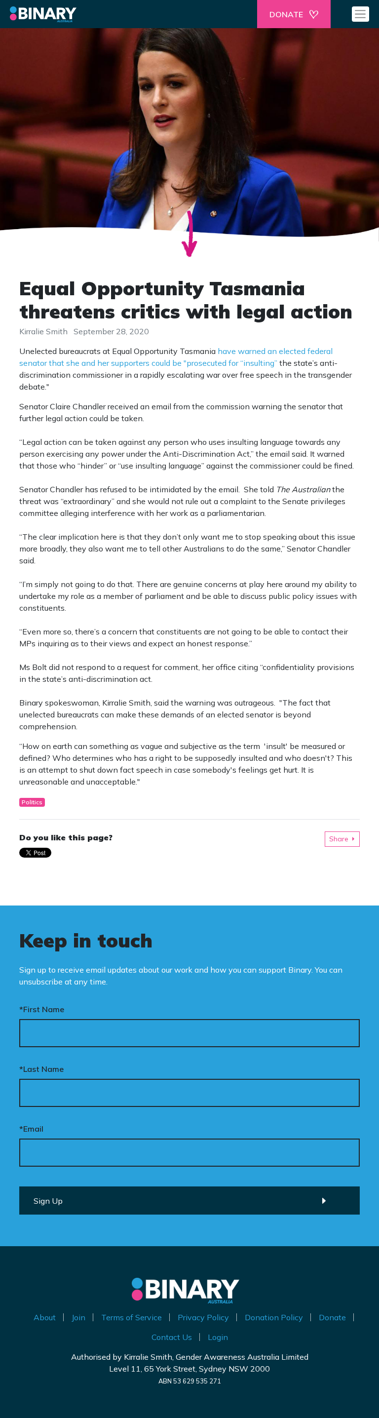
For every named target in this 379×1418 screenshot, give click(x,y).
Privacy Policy (203, 1317)
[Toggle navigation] (360, 13)
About (45, 1317)
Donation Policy (274, 1317)
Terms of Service (131, 1317)
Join (78, 1317)
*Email (31, 1129)
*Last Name (41, 1069)
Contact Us (172, 1337)
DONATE (286, 14)
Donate (332, 1317)
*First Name (41, 1009)
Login (218, 1337)
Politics (32, 802)
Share (338, 838)
